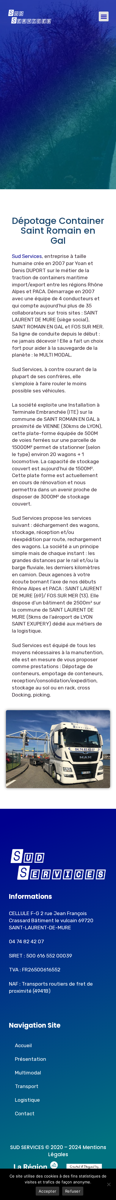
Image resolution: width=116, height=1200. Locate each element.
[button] (104, 16)
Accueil (23, 1045)
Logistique (27, 1100)
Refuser (72, 1191)
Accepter (47, 1191)
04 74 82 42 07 (26, 941)
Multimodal (28, 1073)
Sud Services (27, 256)
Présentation (30, 1059)
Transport (26, 1086)
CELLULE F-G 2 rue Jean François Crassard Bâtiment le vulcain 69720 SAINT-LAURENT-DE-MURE (51, 920)
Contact (25, 1113)
